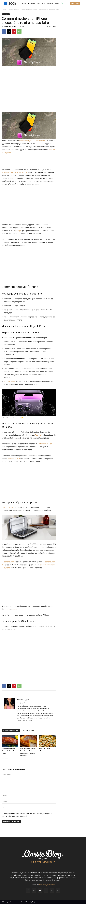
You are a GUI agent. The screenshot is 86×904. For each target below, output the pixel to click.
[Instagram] (34, 890)
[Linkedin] (40, 890)
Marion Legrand (9, 26)
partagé (18, 230)
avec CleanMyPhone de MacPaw (32, 141)
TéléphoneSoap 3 (9, 562)
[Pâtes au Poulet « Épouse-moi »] (47, 741)
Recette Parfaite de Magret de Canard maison (8, 751)
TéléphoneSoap (8, 507)
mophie (7, 609)
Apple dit (38, 435)
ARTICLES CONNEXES (10, 731)
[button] (61, 3)
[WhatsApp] (19, 31)
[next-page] (6, 760)
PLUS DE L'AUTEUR (27, 731)
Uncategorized (13, 10)
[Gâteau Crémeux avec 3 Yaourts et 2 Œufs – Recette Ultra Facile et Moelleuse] (28, 741)
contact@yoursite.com (47, 885)
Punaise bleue (9, 381)
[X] (9, 31)
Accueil (4, 10)
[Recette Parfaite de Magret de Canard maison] (10, 741)
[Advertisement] (28, 72)
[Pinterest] (14, 31)
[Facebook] (4, 31)
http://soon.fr (21, 703)
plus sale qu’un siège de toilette (14, 172)
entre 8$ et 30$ (14, 458)
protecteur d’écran (45, 444)
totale (14, 609)
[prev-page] (3, 760)
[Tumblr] (52, 890)
